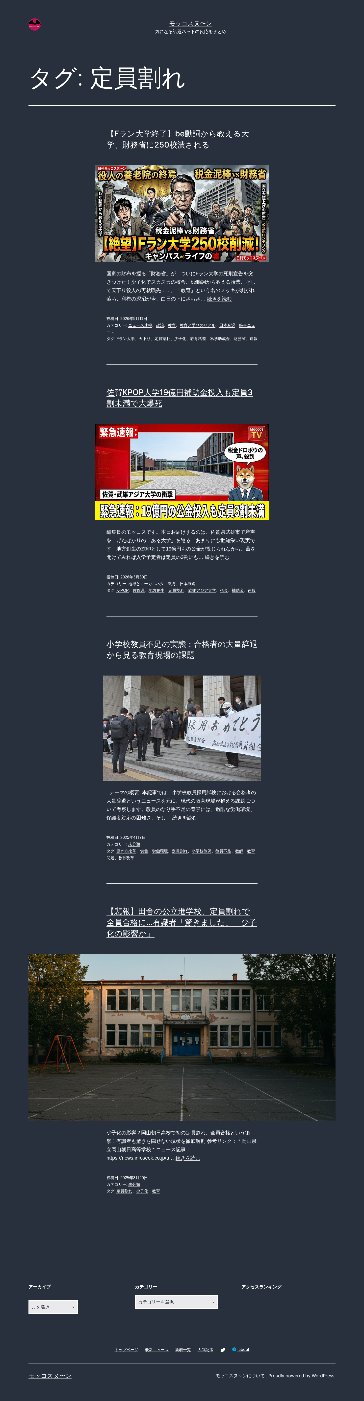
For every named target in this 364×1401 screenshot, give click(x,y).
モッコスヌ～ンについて (240, 1375)
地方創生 (156, 590)
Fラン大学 (125, 339)
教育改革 (126, 858)
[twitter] (223, 1349)
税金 (224, 590)
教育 (172, 325)
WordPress (323, 1375)
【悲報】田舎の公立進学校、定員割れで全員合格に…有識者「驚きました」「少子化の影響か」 (181, 922)
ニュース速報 (140, 325)
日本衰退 (227, 325)
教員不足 (223, 851)
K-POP (122, 590)
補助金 (238, 590)
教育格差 (198, 339)
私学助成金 (220, 339)
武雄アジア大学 (202, 590)
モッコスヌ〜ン (190, 23)
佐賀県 (139, 590)
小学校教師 (201, 851)
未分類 (134, 844)
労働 (144, 851)
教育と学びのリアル (197, 325)
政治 (160, 325)
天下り (145, 339)
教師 (239, 851)
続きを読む (219, 298)
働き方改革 (126, 851)
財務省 (240, 339)
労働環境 (160, 851)
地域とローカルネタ (146, 584)
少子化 (180, 339)
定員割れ (162, 339)
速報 (254, 339)
